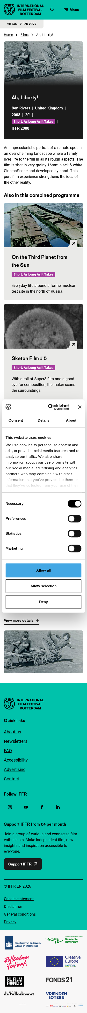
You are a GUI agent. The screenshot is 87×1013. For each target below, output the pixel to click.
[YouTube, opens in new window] (26, 807)
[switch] (74, 518)
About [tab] (71, 420)
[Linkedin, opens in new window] (58, 807)
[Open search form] (52, 9)
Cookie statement (19, 899)
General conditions (20, 914)
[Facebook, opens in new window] (42, 807)
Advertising (15, 769)
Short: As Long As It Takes (33, 121)
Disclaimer (13, 906)
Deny (43, 602)
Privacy (10, 922)
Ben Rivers (21, 108)
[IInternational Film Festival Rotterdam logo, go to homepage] (24, 9)
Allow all (43, 570)
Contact (11, 778)
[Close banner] (79, 407)
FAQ (8, 750)
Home (8, 35)
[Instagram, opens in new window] (10, 807)
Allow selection (43, 586)
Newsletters (15, 741)
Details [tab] (44, 420)
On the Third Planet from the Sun (39, 261)
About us (12, 731)
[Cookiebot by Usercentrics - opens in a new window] (51, 407)
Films (25, 35)
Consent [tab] (15, 420)
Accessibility (16, 760)
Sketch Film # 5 (29, 358)
